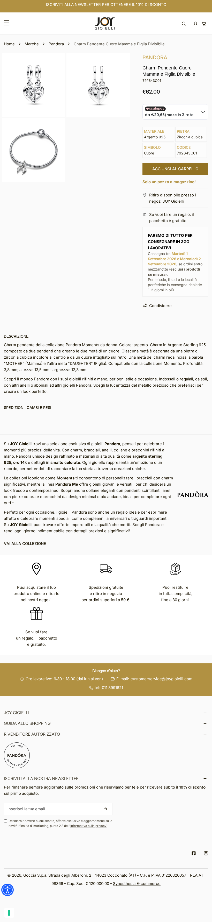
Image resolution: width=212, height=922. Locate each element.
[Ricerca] (184, 23)
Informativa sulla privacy (88, 826)
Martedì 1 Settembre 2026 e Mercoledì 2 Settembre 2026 (174, 258)
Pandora (56, 43)
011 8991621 (112, 687)
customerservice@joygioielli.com (161, 678)
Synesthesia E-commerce (137, 883)
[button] (204, 23)
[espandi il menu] (6, 23)
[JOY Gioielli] (104, 23)
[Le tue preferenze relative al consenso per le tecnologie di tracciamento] (9, 913)
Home (9, 43)
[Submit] (106, 809)
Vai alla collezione (25, 543)
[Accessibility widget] (7, 890)
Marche (32, 43)
